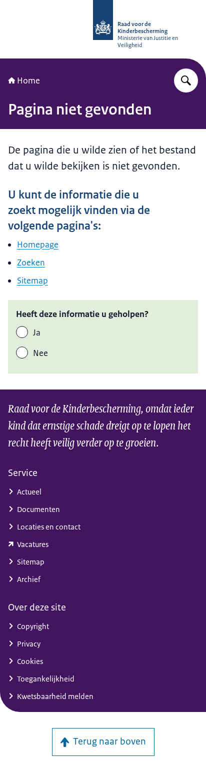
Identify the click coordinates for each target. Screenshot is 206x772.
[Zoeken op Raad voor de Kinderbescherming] (186, 80)
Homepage (37, 244)
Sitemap (32, 280)
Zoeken (31, 262)
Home (28, 80)
